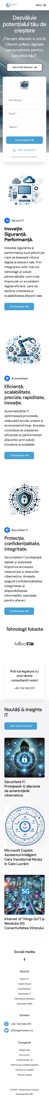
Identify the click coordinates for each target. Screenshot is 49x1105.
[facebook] (24, 959)
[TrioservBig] (16, 4)
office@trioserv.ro (22, 1030)
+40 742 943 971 (24, 688)
